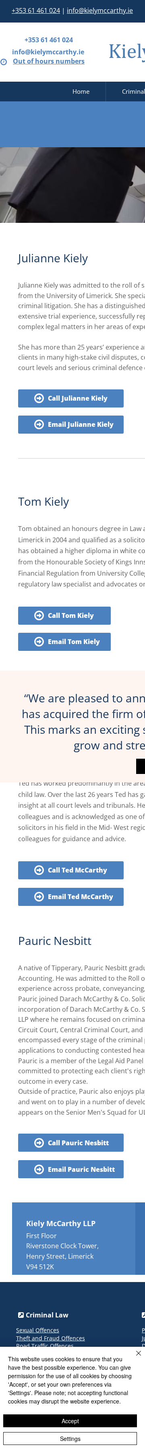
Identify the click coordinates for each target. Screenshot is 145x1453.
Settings (70, 1438)
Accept (70, 1421)
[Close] (133, 1358)
